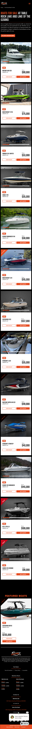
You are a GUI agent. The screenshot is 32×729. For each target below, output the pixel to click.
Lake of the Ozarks (20, 679)
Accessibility (24, 670)
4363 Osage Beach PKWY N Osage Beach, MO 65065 (16, 709)
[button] (29, 3)
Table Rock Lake (4, 679)
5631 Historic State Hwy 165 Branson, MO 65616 (16, 701)
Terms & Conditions (8, 670)
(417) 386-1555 (16, 703)
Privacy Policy (17, 670)
